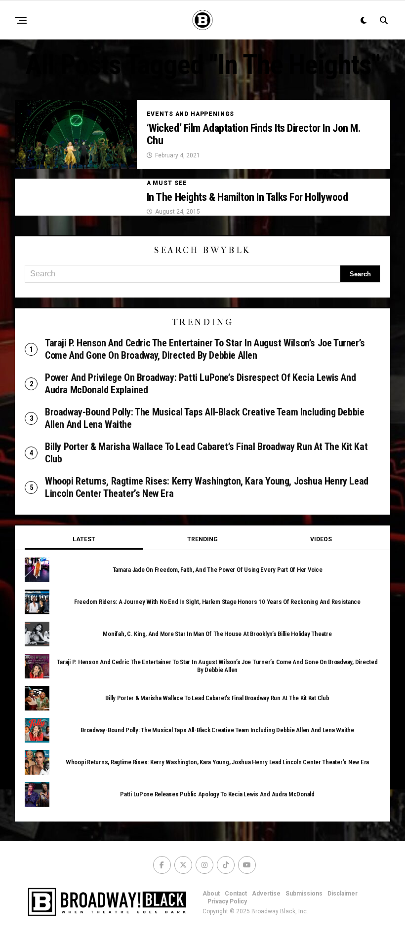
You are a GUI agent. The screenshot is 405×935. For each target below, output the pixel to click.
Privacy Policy (227, 901)
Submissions (304, 893)
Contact (236, 893)
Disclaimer (342, 893)
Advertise (266, 893)
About (211, 893)
